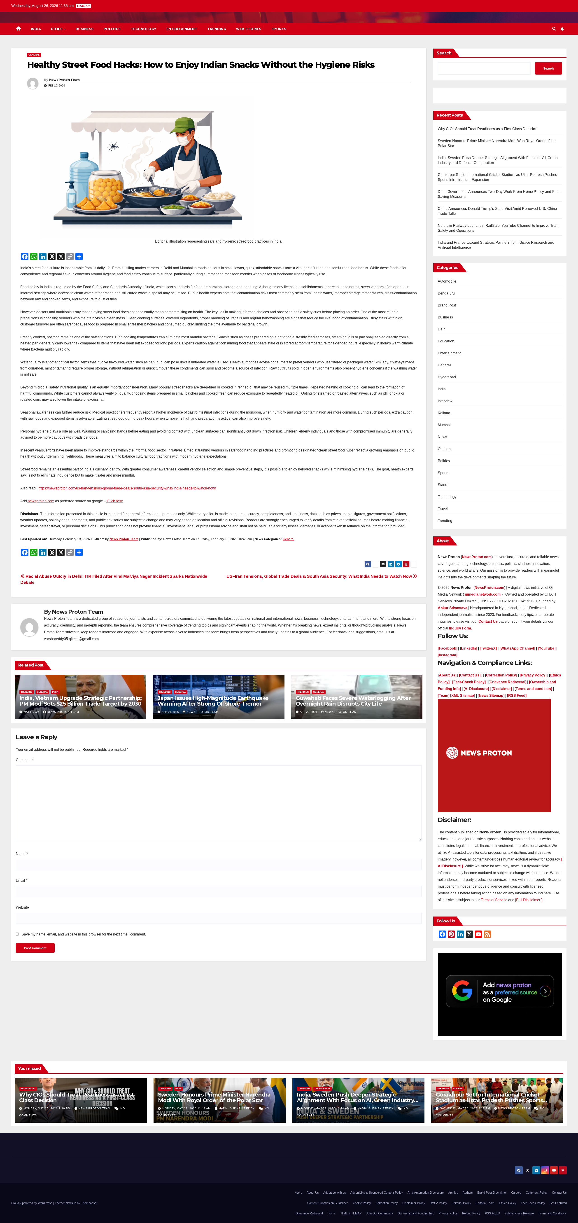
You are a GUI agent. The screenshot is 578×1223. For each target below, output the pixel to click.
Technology (143, 29)
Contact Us (559, 1192)
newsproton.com (40, 501)
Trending (216, 29)
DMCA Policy (438, 1203)
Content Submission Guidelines (327, 1203)
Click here (114, 501)
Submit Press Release (519, 1213)
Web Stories (248, 29)
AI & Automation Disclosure (426, 1192)
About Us (313, 1192)
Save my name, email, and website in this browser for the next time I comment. (83, 934)
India (36, 29)
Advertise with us (334, 1192)
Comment (25, 760)
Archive (453, 1192)
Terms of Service (494, 900)
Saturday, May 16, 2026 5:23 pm (465, 1108)
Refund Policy (471, 1213)
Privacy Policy (448, 1213)
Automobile (447, 281)
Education (446, 341)
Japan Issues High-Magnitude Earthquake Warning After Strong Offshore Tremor (213, 701)
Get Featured (558, 1203)
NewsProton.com (477, 557)
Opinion (444, 449)
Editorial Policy (461, 1203)
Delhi (442, 329)
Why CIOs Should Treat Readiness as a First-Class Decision (488, 129)
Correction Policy (386, 1203)
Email (21, 880)
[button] (554, 29)
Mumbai (444, 425)
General (34, 55)
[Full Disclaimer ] (528, 900)
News (442, 437)
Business (85, 29)
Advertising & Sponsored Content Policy (376, 1192)
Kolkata (444, 413)
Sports (279, 29)
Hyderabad (447, 377)
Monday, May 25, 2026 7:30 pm (47, 1108)
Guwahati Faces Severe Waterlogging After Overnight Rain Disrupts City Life (353, 701)
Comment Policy (537, 1192)
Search (444, 53)
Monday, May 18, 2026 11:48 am (187, 1108)
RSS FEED (492, 1213)
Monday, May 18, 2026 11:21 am (325, 1108)
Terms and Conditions (552, 1213)
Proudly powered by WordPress (32, 1203)
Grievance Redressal (309, 1213)
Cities (57, 29)
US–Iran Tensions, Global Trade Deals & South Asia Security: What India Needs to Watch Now (319, 576)
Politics (112, 29)
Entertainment (182, 29)
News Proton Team (64, 80)
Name (22, 854)
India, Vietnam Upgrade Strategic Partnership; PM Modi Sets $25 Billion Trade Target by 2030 (80, 701)
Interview (445, 401)
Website (22, 907)
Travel (443, 509)
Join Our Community (379, 1213)
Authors (468, 1192)
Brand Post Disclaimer (492, 1192)
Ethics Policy (507, 1203)
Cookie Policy (362, 1203)
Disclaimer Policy (413, 1203)
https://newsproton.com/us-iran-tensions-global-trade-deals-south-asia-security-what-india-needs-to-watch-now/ (127, 488)
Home (298, 1192)
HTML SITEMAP (351, 1213)
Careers (516, 1192)
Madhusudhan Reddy (237, 1108)
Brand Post (447, 305)
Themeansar (89, 1203)
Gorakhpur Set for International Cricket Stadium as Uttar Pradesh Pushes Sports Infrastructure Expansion (489, 1100)
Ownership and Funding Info (416, 1213)
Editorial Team (485, 1203)
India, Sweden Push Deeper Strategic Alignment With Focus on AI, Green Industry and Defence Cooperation (355, 1100)
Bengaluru (446, 293)
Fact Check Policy (533, 1203)
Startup (444, 485)
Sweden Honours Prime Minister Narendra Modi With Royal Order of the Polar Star (214, 1097)
